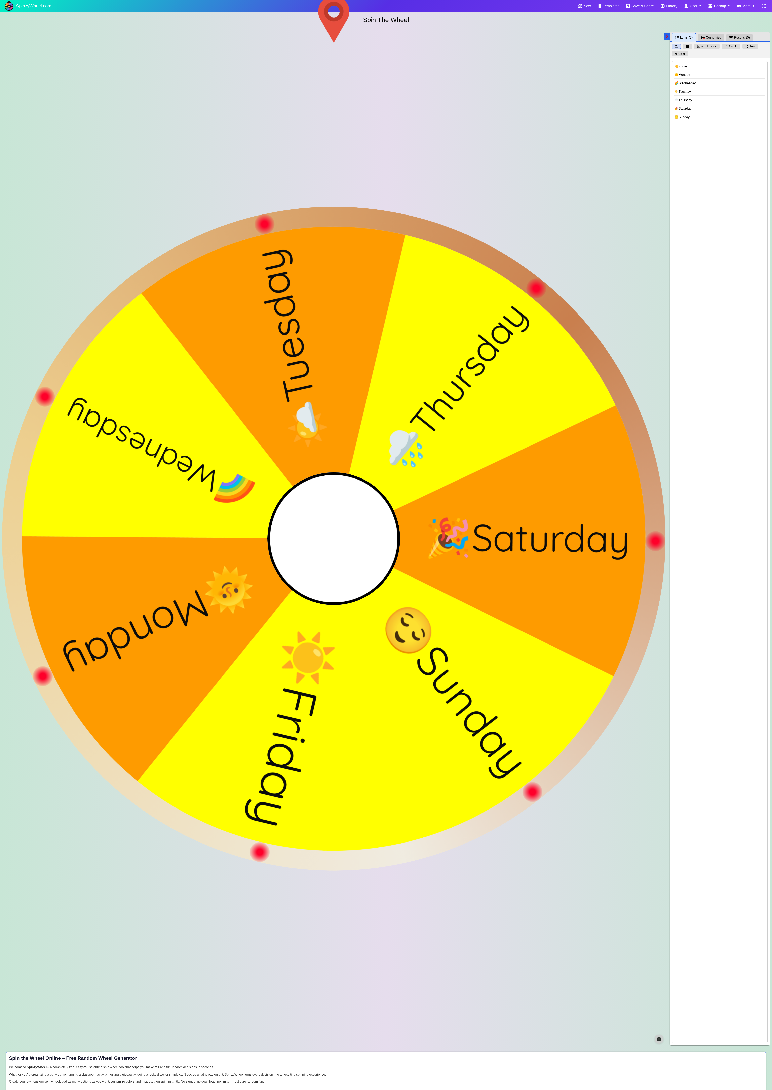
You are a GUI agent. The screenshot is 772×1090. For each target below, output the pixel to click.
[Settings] (659, 1039)
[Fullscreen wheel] (763, 6)
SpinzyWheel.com (33, 5)
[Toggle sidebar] (667, 36)
